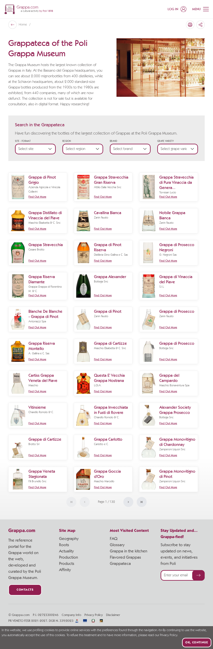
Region (66, 141)
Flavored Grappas (125, 557)
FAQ (113, 539)
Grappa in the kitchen (128, 551)
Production (68, 557)
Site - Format (23, 141)
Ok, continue (196, 642)
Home (23, 24)
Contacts (25, 589)
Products (66, 564)
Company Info (71, 615)
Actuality (66, 551)
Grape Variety (165, 141)
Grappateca (120, 564)
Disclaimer (113, 615)
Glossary (117, 545)
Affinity (65, 570)
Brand (113, 141)
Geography (69, 539)
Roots (64, 545)
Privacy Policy (93, 615)
